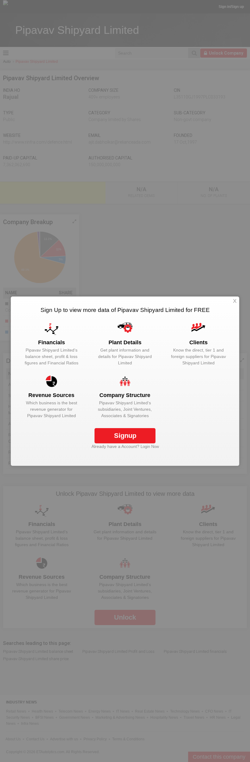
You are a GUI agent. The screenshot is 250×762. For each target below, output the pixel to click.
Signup (125, 435)
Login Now (150, 446)
